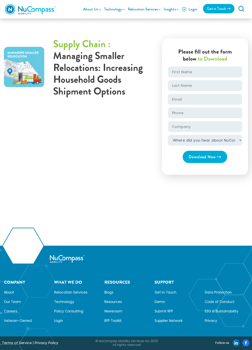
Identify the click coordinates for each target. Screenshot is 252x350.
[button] (241, 8)
